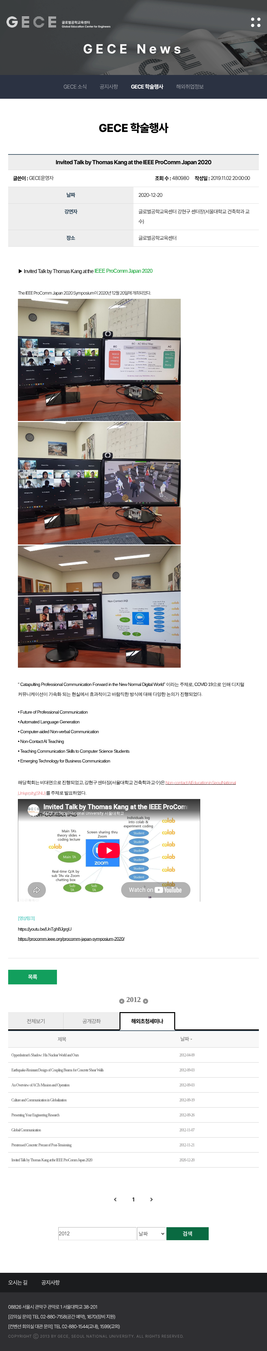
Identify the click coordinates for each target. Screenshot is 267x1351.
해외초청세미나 (147, 1021)
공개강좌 (91, 1021)
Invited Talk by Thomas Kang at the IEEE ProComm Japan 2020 (51, 1160)
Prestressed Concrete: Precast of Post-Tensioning (41, 1145)
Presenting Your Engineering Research (35, 1115)
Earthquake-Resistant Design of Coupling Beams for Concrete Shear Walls (57, 1070)
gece (67, 22)
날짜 (184, 1039)
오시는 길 (17, 1282)
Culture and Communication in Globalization (38, 1100)
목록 (32, 977)
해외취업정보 (190, 86)
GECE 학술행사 (147, 86)
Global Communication (26, 1130)
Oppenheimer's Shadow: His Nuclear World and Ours (45, 1055)
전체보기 (36, 1021)
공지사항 (109, 86)
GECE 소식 (75, 86)
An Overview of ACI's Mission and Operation (40, 1085)
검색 (187, 1233)
